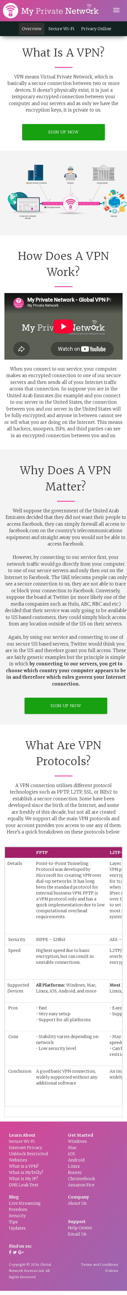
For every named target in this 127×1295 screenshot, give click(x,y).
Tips (13, 1222)
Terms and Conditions (99, 1264)
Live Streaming (25, 1203)
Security (17, 1215)
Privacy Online (96, 28)
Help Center (80, 1227)
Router (75, 1172)
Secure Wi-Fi (61, 28)
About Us (77, 1203)
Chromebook (81, 1178)
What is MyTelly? (26, 1172)
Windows (77, 1141)
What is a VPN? (24, 1166)
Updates (17, 1228)
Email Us (77, 1234)
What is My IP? (23, 1178)
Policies (111, 1271)
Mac (72, 1147)
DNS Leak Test (23, 1185)
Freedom (18, 1209)
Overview (32, 28)
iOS (71, 1153)
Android (76, 1160)
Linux (74, 1166)
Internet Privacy (25, 1147)
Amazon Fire (81, 1185)
